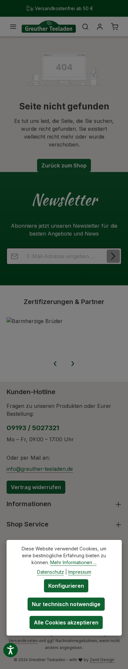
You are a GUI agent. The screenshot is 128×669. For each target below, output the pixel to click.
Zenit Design (102, 659)
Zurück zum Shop (64, 165)
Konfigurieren (66, 586)
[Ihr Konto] (99, 26)
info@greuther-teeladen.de (40, 469)
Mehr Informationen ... (73, 562)
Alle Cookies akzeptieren (66, 622)
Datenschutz (50, 572)
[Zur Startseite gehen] (49, 26)
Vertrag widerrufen (36, 487)
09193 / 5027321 (33, 428)
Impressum (79, 572)
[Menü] (13, 26)
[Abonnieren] (113, 256)
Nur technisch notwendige (66, 604)
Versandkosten (23, 640)
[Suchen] (85, 26)
